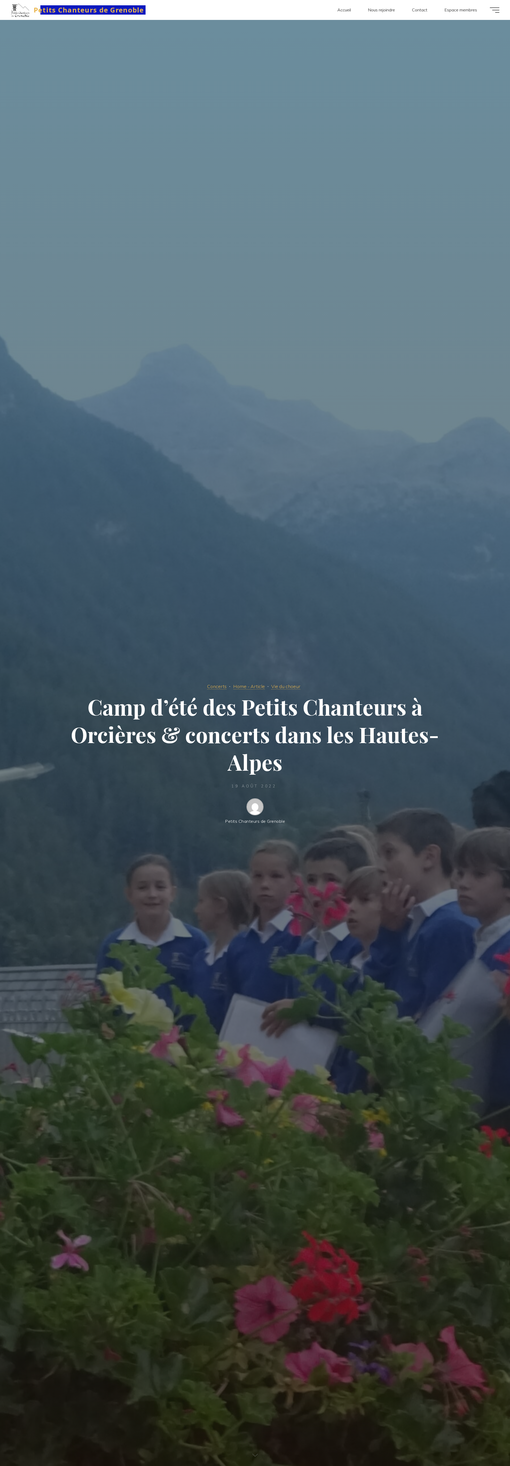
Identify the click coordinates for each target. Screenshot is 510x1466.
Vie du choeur (285, 686)
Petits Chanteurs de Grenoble (89, 9)
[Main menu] (494, 10)
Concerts (217, 686)
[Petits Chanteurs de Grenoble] (20, 9)
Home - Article (249, 686)
